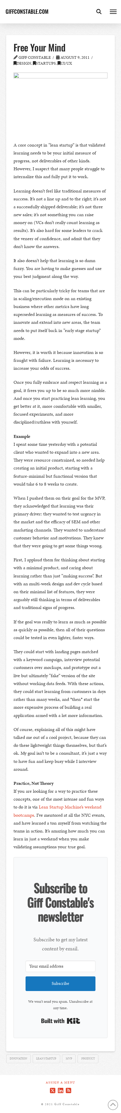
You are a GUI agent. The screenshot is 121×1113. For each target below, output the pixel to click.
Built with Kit (60, 1021)
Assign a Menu (60, 1083)
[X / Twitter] (52, 1091)
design (23, 63)
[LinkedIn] (60, 1091)
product (88, 1059)
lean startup (46, 1059)
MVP (69, 1059)
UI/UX (66, 63)
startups (46, 63)
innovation (18, 1059)
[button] (99, 11)
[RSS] (68, 1091)
